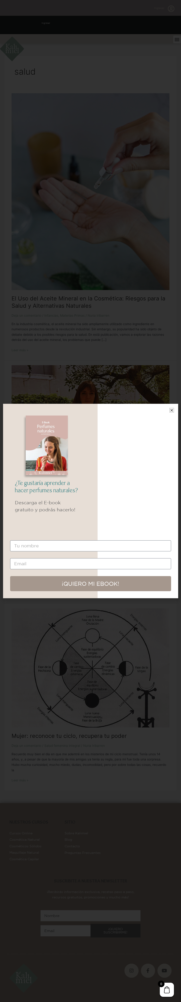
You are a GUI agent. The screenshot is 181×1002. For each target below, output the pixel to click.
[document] (90, 501)
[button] (171, 410)
